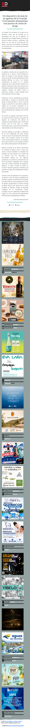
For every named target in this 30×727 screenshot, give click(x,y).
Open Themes (12, 725)
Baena (18, 205)
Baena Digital (8, 721)
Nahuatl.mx (20, 725)
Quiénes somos (17, 721)
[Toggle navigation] (26, 3)
